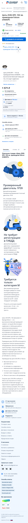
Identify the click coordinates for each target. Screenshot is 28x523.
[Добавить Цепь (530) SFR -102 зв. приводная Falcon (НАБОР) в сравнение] (18, 50)
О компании (4, 445)
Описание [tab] (6, 149)
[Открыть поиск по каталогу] (21, 2)
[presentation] (16, 149)
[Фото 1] (4, 66)
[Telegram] (2, 468)
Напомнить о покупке (8, 141)
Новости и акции (6, 453)
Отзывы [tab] (16, 149)
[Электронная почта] (10, 468)
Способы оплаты (6, 427)
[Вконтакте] (6, 468)
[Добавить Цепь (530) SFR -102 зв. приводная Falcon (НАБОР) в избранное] (18, 47)
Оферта (3, 459)
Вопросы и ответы (6, 435)
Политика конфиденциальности (10, 456)
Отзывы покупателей (7, 450)
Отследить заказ (6, 424)
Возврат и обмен (6, 433)
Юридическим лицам (7, 438)
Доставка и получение (7, 430)
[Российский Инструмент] (12, 2)
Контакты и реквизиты (7, 447)
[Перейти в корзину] (25, 2)
